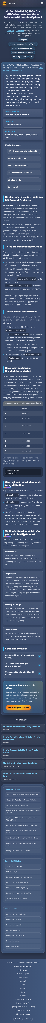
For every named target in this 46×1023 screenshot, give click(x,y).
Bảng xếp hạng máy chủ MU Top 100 (23, 44)
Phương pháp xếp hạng (23, 999)
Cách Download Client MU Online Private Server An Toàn (22, 812)
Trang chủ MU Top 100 (14, 866)
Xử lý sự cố (13, 187)
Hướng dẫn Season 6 (13, 919)
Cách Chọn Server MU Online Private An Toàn (22, 825)
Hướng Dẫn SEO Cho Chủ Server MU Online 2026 (21, 832)
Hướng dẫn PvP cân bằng (15, 935)
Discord (28, 1019)
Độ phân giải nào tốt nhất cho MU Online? (20, 656)
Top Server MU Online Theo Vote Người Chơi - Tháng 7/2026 (22, 819)
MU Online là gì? (11, 872)
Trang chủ (10, 31)
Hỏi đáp (23, 996)
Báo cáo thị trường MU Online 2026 (18, 893)
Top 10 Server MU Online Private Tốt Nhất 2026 (22, 794)
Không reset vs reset (13, 930)
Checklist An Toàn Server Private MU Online (21, 800)
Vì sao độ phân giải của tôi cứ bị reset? (19, 673)
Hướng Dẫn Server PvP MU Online (18, 851)
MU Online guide (23, 974)
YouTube (18, 1019)
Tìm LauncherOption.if (18, 165)
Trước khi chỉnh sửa (17, 158)
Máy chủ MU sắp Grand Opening (17, 882)
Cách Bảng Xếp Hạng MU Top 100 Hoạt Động (22, 838)
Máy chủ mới (23, 977)
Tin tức (23, 985)
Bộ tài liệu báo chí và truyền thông (23, 1007)
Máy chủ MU (23, 970)
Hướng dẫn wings (12, 946)
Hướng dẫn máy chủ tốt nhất (23, 52)
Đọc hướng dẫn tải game (18, 707)
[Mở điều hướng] (42, 3)
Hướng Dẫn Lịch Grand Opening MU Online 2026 (21, 844)
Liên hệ (23, 992)
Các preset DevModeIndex (20, 173)
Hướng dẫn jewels (12, 941)
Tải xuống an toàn (19, 57)
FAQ (31, 57)
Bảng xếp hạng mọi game (23, 966)
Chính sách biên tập (23, 1003)
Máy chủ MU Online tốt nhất (16, 914)
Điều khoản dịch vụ (23, 1014)
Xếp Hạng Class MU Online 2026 (17, 805)
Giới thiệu (23, 988)
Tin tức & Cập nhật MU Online (23, 48)
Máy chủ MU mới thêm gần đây (17, 888)
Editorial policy (16, 70)
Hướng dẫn (20, 31)
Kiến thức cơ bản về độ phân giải (22, 151)
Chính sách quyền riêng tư (23, 1010)
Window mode (14, 180)
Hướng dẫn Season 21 (14, 925)
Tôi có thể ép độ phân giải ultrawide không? (16, 665)
